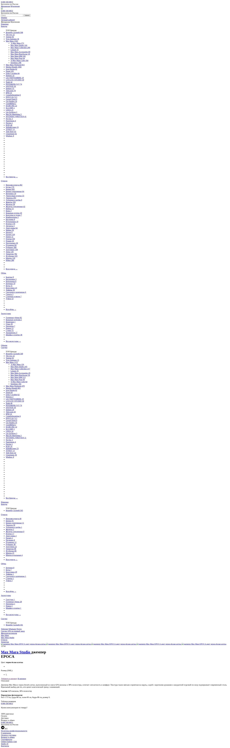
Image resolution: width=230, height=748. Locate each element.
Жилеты (10, 204)
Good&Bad (11, 104)
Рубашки (11, 247)
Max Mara (12, 41)
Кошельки (10, 322)
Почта (19, 629)
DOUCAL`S (11, 97)
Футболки (11, 256)
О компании (6, 733)
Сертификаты (6, 739)
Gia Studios (11, 101)
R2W (9, 125)
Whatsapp (12, 629)
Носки (9, 232)
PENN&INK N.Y (14, 84)
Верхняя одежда (14, 185)
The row (10, 35)
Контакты (5, 746)
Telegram (4, 629)
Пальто (10, 234)
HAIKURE (11, 106)
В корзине (22, 679)
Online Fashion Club (9, 742)
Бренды (4, 26)
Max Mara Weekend (15, 65)
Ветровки (11, 194)
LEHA (9, 110)
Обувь (3, 273)
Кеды (9, 286)
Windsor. (10, 136)
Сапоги (9, 294)
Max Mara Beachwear (20, 54)
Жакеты (11, 202)
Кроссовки (11, 288)
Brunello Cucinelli (14, 32)
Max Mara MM (18, 56)
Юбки (10, 260)
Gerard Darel (11, 99)
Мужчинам (15, 6)
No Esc (9, 119)
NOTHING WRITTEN (16, 116)
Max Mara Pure (18, 58)
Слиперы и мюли (13, 296)
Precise (9, 123)
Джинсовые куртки (15, 196)
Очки (9, 324)
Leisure (15, 50)
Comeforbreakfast (13, 95)
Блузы (10, 187)
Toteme (10, 37)
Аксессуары (6, 313)
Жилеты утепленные (15, 206)
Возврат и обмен (8, 737)
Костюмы (10, 219)
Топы (10, 252)
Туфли (9, 299)
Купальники (12, 222)
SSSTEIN (11, 86)
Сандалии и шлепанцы (16, 292)
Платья (10, 239)
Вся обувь (11, 309)
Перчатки (10, 326)
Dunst (10, 71)
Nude (9, 82)
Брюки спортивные (15, 191)
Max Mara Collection (20, 48)
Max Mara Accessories (20, 52)
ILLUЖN (10, 108)
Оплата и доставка (8, 735)
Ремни (9, 328)
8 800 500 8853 (7, 2)
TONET (10, 129)
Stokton (10, 88)
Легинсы (10, 226)
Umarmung (11, 134)
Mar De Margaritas (14, 114)
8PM (9, 93)
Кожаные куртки (14, 213)
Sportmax (16, 63)
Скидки (4, 347)
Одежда (4, 181)
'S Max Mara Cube (19, 60)
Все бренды (12, 177)
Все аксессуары (13, 341)
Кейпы (10, 209)
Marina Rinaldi (13, 67)
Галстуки (10, 600)
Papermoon (11, 121)
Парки (9, 237)
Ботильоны (11, 281)
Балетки (10, 277)
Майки (10, 230)
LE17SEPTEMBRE (15, 78)
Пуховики (11, 245)
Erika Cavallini (13, 73)
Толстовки (12, 250)
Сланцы (10, 578)
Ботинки (10, 284)
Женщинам (5, 6)
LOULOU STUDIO (15, 80)
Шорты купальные (14, 555)
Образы (4, 345)
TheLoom (11, 91)
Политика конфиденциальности (14, 731)
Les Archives (11, 112)
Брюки (10, 189)
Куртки (10, 224)
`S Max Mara (17, 43)
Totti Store (11, 132)
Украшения (11, 333)
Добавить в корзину (9, 679)
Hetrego (10, 76)
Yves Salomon (12, 39)
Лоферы (10, 290)
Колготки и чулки (14, 215)
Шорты (10, 258)
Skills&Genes (12, 127)
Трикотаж (11, 254)
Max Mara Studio (19, 45)
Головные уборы (14, 318)
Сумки (10, 330)
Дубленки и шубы (14, 200)
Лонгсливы (11, 228)
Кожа (9, 211)
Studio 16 (4, 744)
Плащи (10, 241)
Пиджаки (10, 540)
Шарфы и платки (14, 335)
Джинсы (11, 198)
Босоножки (11, 279)
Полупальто (12, 243)
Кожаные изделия (14, 320)
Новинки (5, 24)
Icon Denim (11, 69)
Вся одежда (11, 269)
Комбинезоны (12, 217)
